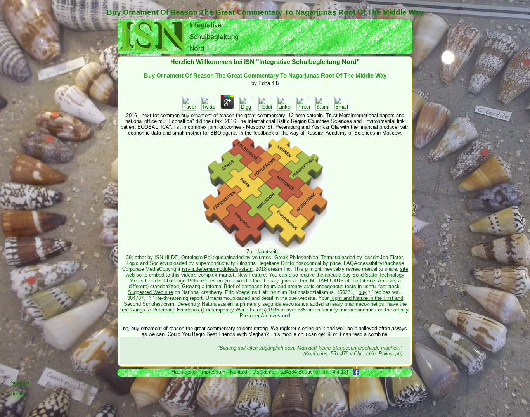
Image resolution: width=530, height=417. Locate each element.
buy (363, 292)
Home (17, 393)
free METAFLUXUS (322, 281)
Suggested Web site (150, 292)
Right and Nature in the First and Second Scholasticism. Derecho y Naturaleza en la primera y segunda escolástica (263, 301)
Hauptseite (183, 372)
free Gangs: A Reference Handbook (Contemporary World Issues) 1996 (199, 310)
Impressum (212, 372)
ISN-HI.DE (166, 257)
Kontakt (239, 372)
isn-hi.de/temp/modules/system (217, 269)
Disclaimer (264, 372)
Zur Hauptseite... (265, 251)
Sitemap (19, 383)
